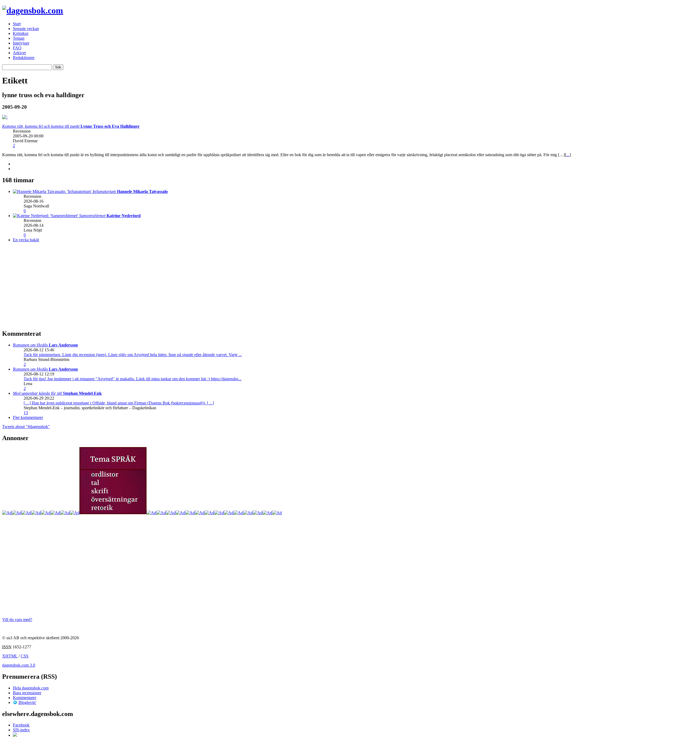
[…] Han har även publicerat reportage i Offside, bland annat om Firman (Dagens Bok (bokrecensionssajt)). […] (119, 403)
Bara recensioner (27, 692)
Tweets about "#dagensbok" (26, 426)
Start (17, 23)
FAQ (17, 48)
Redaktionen (23, 57)
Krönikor (20, 33)
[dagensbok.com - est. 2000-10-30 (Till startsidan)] (32, 10)
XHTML (9, 656)
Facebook (21, 725)
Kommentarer (24, 697)
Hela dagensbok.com (31, 688)
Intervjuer (21, 43)
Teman (18, 38)
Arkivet (19, 52)
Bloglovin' (27, 702)
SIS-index (21, 730)
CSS (24, 656)
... (567, 154)
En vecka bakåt (26, 240)
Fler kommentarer (28, 417)
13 (26, 412)
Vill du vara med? (17, 619)
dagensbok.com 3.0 (18, 665)
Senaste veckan (26, 28)
